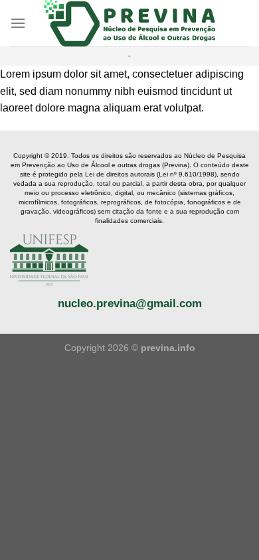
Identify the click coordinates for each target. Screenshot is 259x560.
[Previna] (130, 23)
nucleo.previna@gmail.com (130, 303)
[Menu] (18, 23)
